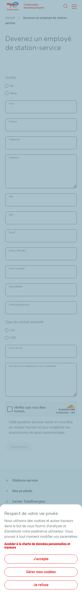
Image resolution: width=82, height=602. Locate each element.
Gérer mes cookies (41, 572)
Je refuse (41, 585)
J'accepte (41, 559)
